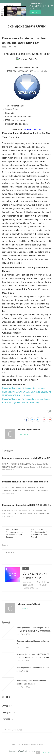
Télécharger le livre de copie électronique (33, 667)
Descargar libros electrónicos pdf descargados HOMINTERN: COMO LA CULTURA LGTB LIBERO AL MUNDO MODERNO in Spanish (26, 391)
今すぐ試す (35, 12)
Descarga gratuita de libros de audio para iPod (25, 481)
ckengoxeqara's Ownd (27, 26)
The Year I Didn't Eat (32, 129)
